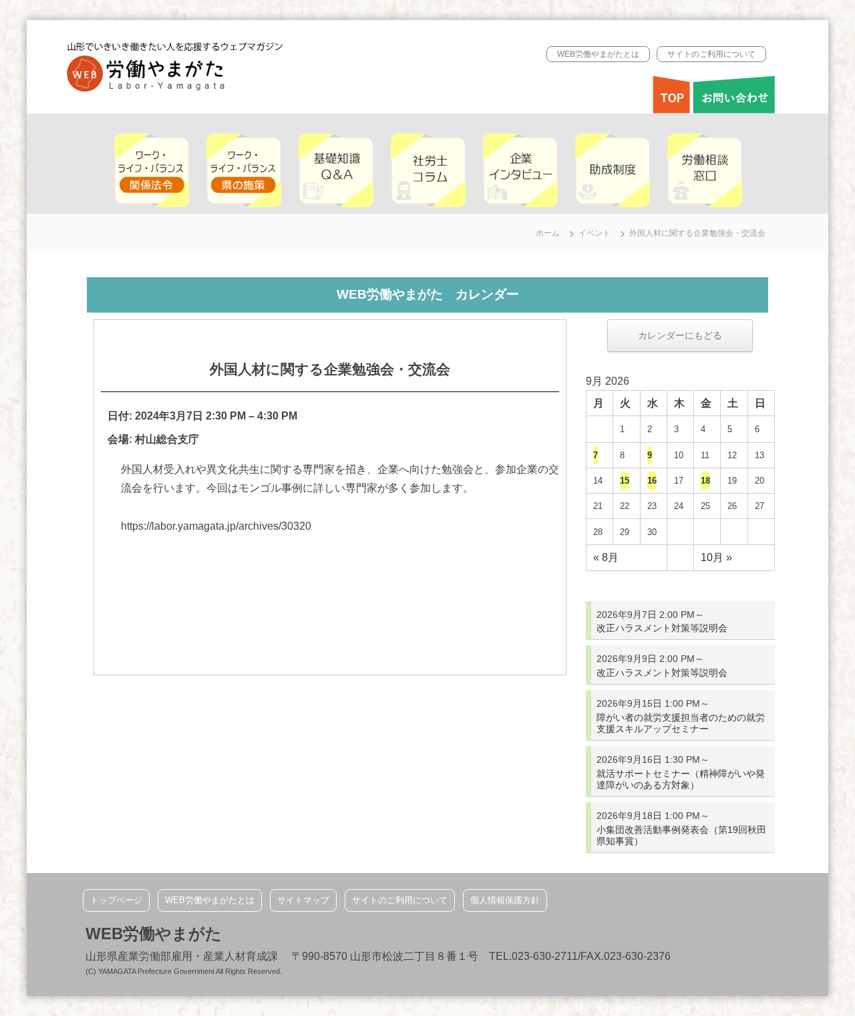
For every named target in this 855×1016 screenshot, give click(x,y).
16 (652, 481)
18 (705, 481)
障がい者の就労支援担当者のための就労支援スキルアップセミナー (680, 723)
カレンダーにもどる (680, 335)
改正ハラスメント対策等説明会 (661, 628)
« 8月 (606, 557)
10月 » (716, 557)
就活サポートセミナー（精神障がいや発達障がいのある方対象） (680, 779)
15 (624, 481)
